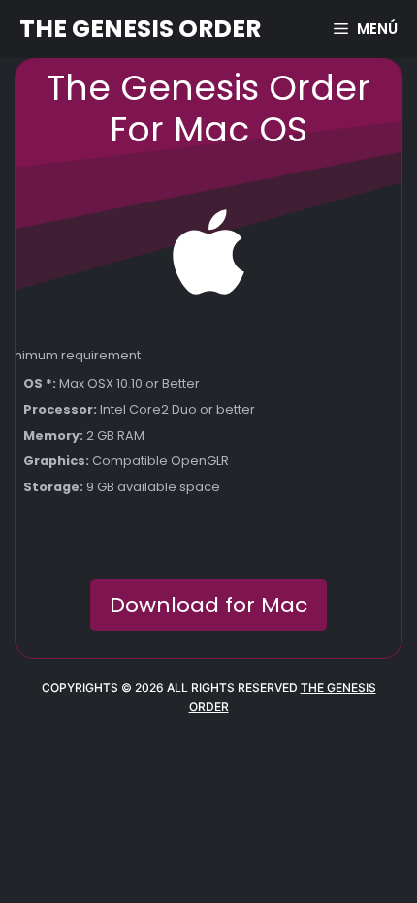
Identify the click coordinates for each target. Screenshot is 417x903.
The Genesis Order (140, 29)
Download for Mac (208, 605)
